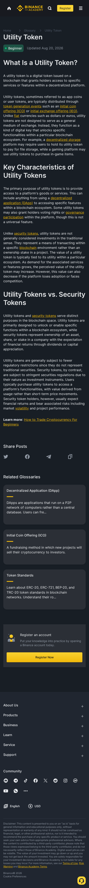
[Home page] (30, 8)
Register (65, 8)
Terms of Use (70, 863)
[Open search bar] (48, 8)
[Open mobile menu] (81, 8)
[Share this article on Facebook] (27, 456)
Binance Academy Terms (32, 866)
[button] (80, 8)
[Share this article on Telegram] (48, 456)
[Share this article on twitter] (5, 456)
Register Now (44, 657)
